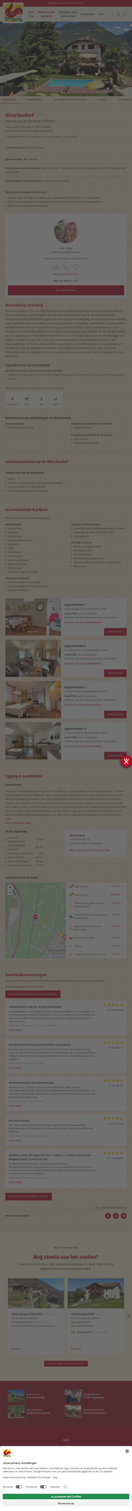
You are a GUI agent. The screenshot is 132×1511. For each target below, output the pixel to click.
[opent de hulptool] (126, 761)
